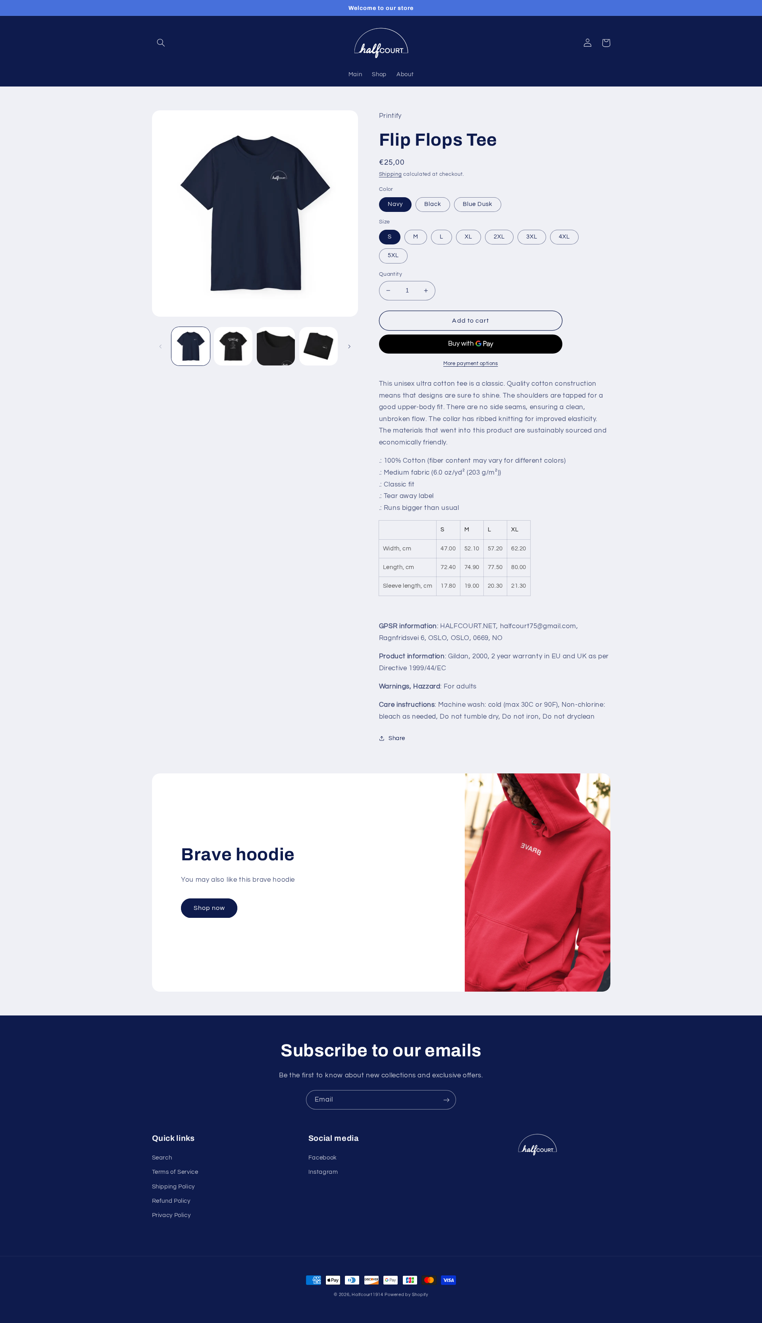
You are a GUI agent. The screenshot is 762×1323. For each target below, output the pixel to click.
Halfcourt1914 (367, 1294)
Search (162, 1158)
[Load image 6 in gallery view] (318, 346)
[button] (161, 43)
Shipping (390, 174)
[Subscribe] (446, 1100)
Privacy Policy (171, 1215)
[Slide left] (160, 346)
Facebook (322, 1158)
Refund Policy (171, 1201)
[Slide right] (349, 346)
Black (432, 204)
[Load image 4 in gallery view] (233, 346)
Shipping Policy (173, 1187)
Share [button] (397, 738)
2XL (499, 237)
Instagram (323, 1172)
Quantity (390, 274)
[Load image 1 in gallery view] (190, 346)
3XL (531, 237)
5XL (393, 255)
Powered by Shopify (406, 1294)
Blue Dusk (478, 204)
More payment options (470, 363)
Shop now (209, 908)
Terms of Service (175, 1172)
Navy (395, 204)
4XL (564, 237)
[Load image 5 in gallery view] (276, 346)
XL (468, 237)
